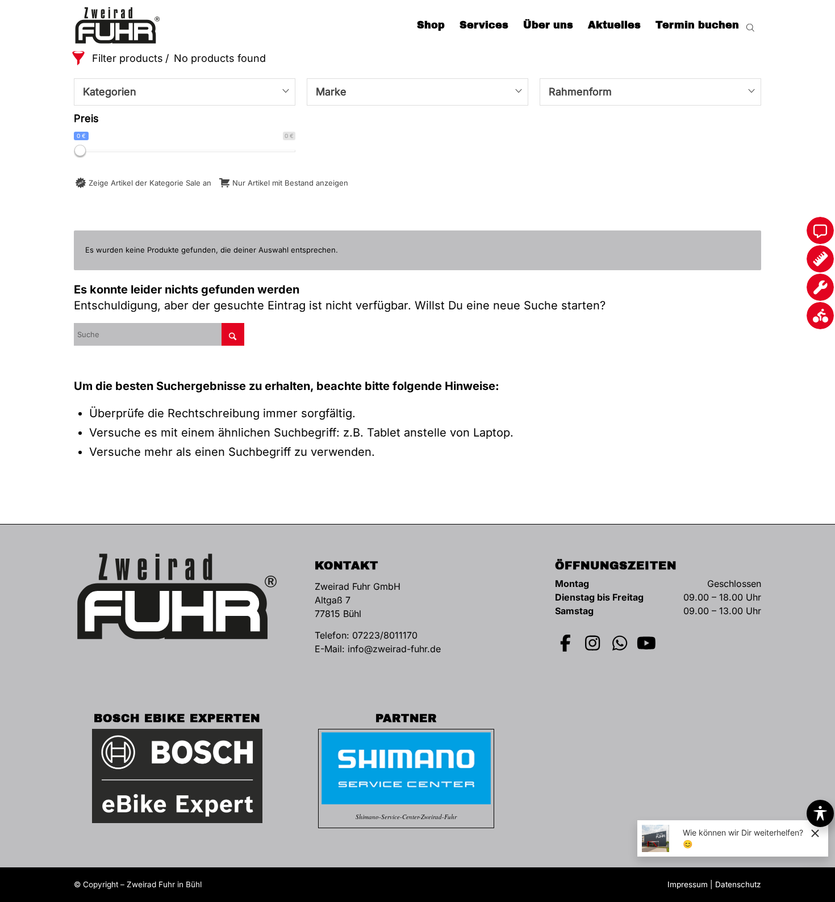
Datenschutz (738, 884)
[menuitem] (431, 25)
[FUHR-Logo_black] (117, 25)
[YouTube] (647, 643)
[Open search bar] (750, 25)
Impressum (687, 884)
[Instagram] (593, 643)
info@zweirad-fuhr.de (394, 649)
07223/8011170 (385, 635)
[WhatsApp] (620, 643)
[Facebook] (566, 643)
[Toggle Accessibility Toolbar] (820, 813)
